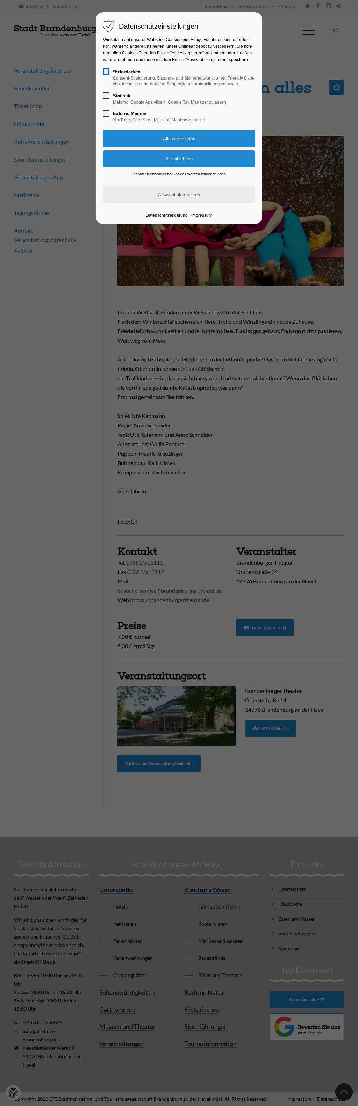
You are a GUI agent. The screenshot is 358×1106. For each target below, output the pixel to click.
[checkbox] (106, 71)
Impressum (201, 215)
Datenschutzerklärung (167, 215)
